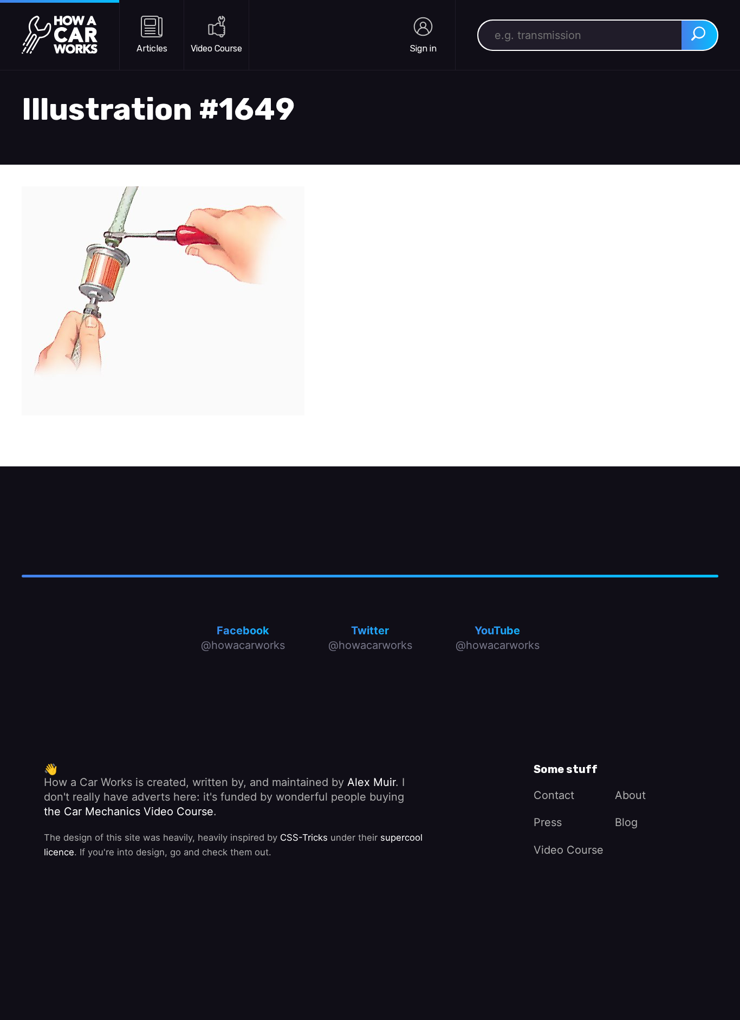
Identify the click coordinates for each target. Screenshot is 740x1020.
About (630, 795)
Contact (554, 795)
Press (548, 822)
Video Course (568, 849)
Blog (626, 822)
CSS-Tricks (304, 837)
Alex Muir (371, 782)
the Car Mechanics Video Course (128, 811)
